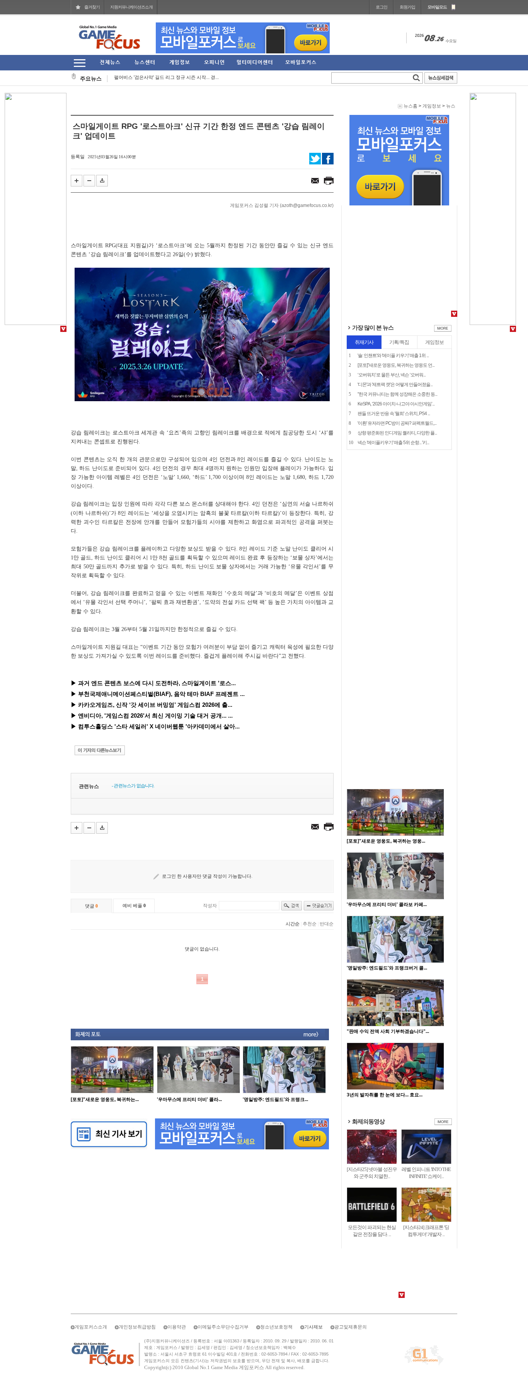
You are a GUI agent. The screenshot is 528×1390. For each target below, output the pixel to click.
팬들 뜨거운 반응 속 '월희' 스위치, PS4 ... (394, 413)
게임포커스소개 (91, 1327)
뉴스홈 (410, 106)
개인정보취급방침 (137, 1327)
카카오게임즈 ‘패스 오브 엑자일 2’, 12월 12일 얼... (165, 79)
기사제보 (313, 1327)
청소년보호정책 (276, 1327)
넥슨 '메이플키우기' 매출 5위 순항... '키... (393, 442)
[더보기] (442, 330)
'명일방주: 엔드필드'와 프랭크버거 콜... (387, 968)
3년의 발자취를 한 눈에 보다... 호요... (384, 1095)
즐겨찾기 (92, 7)
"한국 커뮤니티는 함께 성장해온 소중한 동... (397, 394)
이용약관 (176, 1327)
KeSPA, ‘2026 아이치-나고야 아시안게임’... (396, 404)
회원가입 (407, 7)
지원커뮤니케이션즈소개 (131, 7)
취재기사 (364, 342)
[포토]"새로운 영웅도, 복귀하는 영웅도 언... (396, 365)
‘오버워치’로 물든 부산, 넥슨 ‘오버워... (392, 375)
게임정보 (431, 106)
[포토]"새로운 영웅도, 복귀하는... (105, 1099)
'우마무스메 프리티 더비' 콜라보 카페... (387, 904)
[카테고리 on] (79, 63)
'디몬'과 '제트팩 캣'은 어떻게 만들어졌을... (395, 384)
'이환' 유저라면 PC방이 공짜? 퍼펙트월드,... (397, 423)
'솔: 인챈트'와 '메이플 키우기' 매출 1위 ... (393, 355)
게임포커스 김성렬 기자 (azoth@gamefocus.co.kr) (282, 205)
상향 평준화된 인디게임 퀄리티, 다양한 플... (397, 433)
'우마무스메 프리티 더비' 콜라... (189, 1099)
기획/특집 (399, 342)
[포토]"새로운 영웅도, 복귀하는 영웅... (386, 841)
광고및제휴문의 (350, 1327)
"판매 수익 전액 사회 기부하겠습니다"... (388, 1031)
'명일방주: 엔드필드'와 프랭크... (275, 1099)
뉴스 (450, 106)
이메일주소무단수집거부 (223, 1327)
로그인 (381, 7)
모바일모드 (437, 7)
